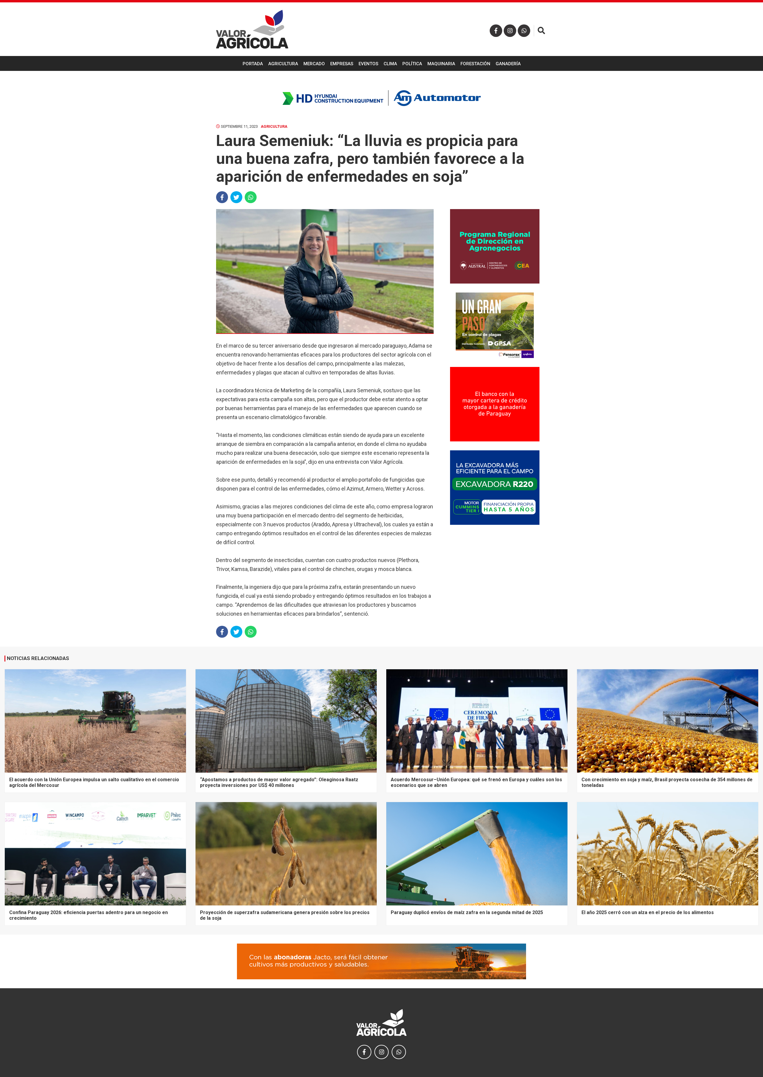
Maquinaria (441, 63)
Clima (390, 63)
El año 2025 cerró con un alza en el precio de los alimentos (647, 912)
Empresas (341, 63)
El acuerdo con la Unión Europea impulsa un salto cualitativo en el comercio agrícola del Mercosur (94, 782)
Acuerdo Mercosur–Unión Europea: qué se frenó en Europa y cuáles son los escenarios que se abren (476, 782)
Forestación (475, 63)
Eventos (368, 63)
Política (412, 63)
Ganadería (508, 63)
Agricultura (283, 63)
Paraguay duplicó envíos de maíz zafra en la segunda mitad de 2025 (467, 912)
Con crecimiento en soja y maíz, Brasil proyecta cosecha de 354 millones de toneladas (667, 782)
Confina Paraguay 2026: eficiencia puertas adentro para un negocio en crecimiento (88, 915)
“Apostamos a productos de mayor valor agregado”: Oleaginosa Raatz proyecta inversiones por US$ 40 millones (279, 782)
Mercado (314, 63)
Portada (253, 63)
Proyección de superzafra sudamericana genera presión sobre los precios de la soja (285, 915)
